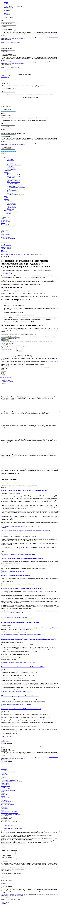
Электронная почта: (6, 126)
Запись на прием (5, 803)
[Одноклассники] (4, 340)
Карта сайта (4, 777)
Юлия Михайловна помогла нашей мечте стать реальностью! (22, 588)
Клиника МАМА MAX (10, 825)
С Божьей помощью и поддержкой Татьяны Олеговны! (20, 696)
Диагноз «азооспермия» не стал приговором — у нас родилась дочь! (24, 490)
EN (4, 78)
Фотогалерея (4, 800)
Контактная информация (7, 801)
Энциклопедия (5, 77)
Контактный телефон (6, 23)
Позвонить (4, 903)
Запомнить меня (6, 106)
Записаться (4, 51)
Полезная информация (7, 252)
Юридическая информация (8, 225)
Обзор (2, 218)
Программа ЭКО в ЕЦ (7, 381)
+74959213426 (8, 213)
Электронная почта (7, 857)
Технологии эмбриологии (8, 771)
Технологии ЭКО (5, 224)
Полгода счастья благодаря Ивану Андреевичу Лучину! (20, 622)
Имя (2, 20)
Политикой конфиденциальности (17, 38)
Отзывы (6, 3)
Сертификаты (4, 774)
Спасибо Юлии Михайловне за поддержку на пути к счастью (22, 558)
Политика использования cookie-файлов (11, 781)
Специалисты (4, 770)
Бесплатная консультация (7, 804)
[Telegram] (6, 340)
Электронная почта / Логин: (8, 88)
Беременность (4, 251)
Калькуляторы (4, 808)
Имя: (2, 123)
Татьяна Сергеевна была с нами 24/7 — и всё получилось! (21, 709)
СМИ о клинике (5, 797)
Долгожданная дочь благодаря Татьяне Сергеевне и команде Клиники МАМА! (28, 639)
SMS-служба (4, 807)
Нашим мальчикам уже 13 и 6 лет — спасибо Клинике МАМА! (22, 667)
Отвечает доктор (5, 221)
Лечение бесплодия (6, 248)
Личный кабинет (5, 81)
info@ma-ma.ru (5, 365)
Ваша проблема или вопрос (9, 850)
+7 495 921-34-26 (8, 9)
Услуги (2, 791)
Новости (3, 798)
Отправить (3, 26)
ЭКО (2, 250)
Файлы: (3, 747)
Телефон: (3, 129)
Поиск (2, 810)
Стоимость (4, 793)
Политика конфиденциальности (9, 780)
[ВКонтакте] (2, 340)
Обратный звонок (5, 806)
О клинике (4, 769)
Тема (3, 847)
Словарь (3, 223)
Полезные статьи (5, 220)
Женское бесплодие (6, 245)
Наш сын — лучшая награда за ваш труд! (15, 575)
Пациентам (4, 773)
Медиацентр (4, 794)
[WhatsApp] (8, 340)
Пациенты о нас (5, 776)
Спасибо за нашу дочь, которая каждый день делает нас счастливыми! (25, 531)
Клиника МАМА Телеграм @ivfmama (14, 828)
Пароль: (3, 91)
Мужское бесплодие (6, 247)
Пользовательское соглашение (9, 779)
